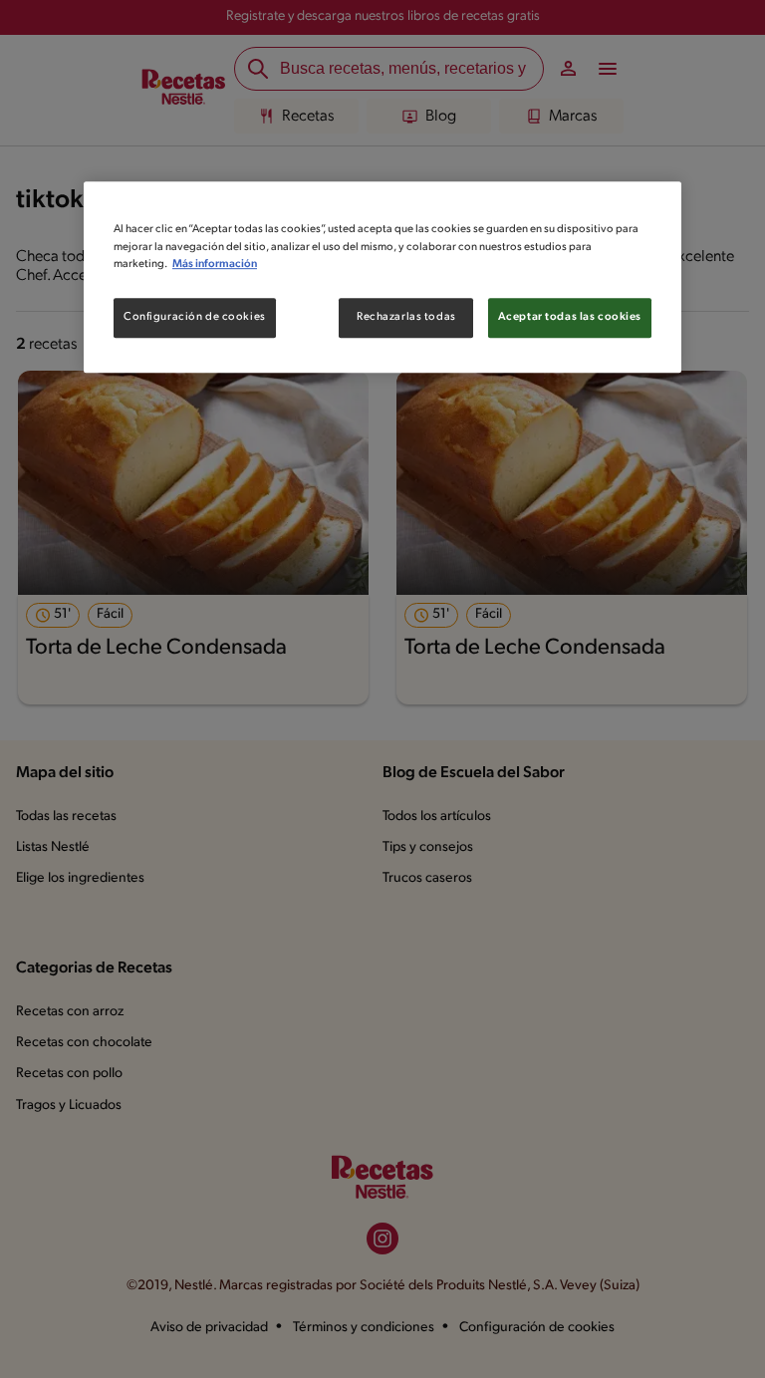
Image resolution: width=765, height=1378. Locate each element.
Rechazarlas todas (406, 317)
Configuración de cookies (195, 317)
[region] (382, 277)
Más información (214, 264)
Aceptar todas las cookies (569, 317)
